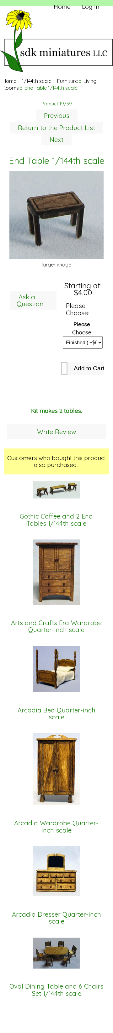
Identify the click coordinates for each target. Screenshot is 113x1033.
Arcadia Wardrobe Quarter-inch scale (56, 827)
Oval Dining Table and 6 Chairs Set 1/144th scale (56, 990)
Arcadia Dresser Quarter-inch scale (56, 918)
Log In (90, 6)
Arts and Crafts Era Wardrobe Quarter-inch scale (56, 627)
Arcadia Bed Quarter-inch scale (56, 714)
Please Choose (81, 327)
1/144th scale (36, 81)
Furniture (67, 81)
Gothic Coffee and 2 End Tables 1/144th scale (56, 520)
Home (62, 6)
